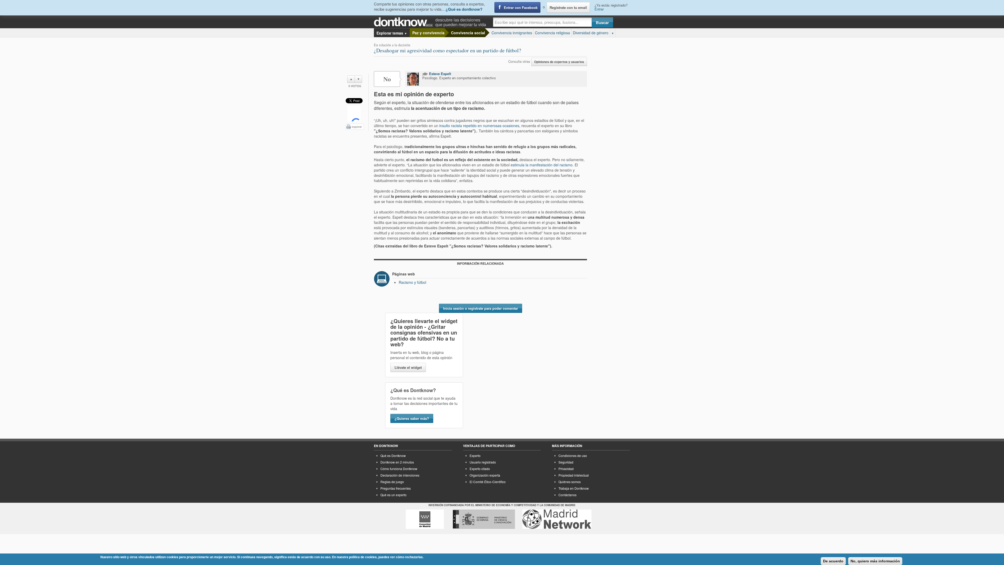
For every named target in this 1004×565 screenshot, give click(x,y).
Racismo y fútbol (412, 282)
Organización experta (485, 475)
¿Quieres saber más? (412, 418)
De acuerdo (833, 561)
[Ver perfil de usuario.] (413, 79)
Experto (475, 455)
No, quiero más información (875, 561)
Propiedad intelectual (573, 475)
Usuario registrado (483, 462)
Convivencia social (468, 32)
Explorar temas (391, 33)
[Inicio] (404, 22)
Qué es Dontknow (393, 455)
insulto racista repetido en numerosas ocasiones (479, 125)
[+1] (354, 113)
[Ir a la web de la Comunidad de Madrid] (425, 519)
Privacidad (566, 468)
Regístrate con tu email (568, 7)
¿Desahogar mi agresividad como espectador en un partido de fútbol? (447, 50)
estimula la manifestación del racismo (542, 164)
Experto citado (480, 468)
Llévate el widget (408, 367)
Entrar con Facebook (521, 7)
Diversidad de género (590, 32)
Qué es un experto (393, 495)
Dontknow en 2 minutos (397, 462)
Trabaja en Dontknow (573, 488)
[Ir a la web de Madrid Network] (557, 519)
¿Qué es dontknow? (464, 9)
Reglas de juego (392, 481)
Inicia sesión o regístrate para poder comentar (480, 308)
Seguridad (565, 462)
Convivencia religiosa (552, 32)
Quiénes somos (569, 481)
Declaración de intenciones (399, 475)
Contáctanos (567, 495)
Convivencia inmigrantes (512, 32)
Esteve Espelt (439, 73)
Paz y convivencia (428, 32)
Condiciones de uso (572, 455)
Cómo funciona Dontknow (398, 468)
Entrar (599, 9)
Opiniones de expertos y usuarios (559, 62)
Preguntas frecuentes (395, 488)
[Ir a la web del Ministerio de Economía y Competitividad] (484, 519)
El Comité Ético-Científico (488, 481)
